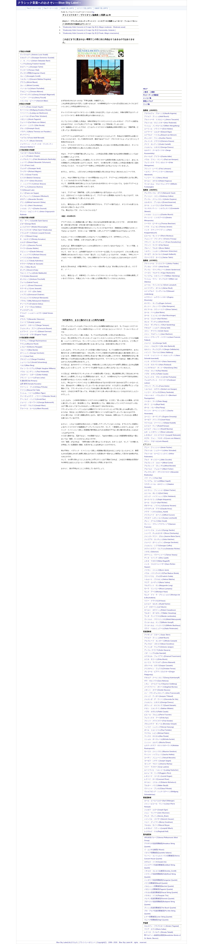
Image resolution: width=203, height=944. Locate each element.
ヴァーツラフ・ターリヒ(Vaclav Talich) (158, 257)
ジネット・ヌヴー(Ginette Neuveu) (157, 690)
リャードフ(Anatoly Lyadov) (30, 322)
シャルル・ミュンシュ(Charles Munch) (158, 214)
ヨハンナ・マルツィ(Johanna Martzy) (158, 764)
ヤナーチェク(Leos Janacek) (30, 288)
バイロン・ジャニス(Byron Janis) (156, 570)
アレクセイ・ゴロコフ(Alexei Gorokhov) (159, 644)
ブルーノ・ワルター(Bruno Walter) (157, 248)
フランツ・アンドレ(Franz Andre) (156, 386)
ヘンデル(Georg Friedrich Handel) (32, 64)
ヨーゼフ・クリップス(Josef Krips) (157, 420)
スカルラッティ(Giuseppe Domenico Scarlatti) (37, 58)
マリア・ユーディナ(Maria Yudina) (157, 582)
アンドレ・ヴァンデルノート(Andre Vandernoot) (162, 270)
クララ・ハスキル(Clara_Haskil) (156, 512)
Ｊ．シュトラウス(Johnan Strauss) (33, 184)
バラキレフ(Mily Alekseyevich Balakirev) (35, 301)
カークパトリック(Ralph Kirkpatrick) (157, 499)
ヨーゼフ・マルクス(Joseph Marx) (33, 405)
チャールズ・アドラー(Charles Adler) (158, 156)
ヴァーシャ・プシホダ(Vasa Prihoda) (33, 387)
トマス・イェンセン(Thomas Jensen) (158, 227)
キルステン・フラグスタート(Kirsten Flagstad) (161, 926)
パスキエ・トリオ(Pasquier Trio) (156, 895)
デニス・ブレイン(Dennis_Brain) (156, 816)
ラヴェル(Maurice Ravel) (29, 344)
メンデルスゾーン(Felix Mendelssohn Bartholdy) (38, 159)
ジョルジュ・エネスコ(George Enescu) (159, 702)
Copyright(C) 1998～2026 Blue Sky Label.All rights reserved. (122, 942)
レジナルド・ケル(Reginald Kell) (156, 831)
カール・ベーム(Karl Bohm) (154, 312)
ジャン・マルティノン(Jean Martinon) (158, 334)
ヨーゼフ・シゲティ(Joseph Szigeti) (157, 761)
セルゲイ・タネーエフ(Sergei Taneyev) (34, 325)
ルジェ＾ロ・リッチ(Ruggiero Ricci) (157, 773)
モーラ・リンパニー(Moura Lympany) (158, 589)
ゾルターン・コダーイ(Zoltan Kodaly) (34, 375)
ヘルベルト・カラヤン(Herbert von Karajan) (160, 389)
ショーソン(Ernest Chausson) (31, 285)
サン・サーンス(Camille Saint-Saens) (34, 221)
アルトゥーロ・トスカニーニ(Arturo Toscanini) (161, 119)
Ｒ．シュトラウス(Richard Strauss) (33, 254)
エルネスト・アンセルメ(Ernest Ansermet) (160, 202)
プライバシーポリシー (87, 942)
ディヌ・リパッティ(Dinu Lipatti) (156, 558)
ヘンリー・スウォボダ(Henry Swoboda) (159, 392)
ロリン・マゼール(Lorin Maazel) (156, 441)
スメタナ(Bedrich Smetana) (30, 178)
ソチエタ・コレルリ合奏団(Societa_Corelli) (160, 871)
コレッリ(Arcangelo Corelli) (30, 76)
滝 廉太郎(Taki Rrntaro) (28, 381)
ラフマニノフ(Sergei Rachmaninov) (33, 341)
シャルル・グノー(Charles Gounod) (33, 208)
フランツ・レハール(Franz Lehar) (32, 378)
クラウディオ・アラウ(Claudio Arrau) (158, 509)
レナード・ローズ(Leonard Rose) (156, 779)
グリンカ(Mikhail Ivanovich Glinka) (33, 202)
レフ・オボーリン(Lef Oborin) (155, 607)
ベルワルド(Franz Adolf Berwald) (32, 138)
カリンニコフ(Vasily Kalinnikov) (31, 261)
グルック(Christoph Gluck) (30, 128)
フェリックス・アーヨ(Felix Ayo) (156, 718)
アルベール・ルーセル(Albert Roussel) (34, 408)
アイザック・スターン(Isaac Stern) (157, 635)
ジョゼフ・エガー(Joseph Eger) (156, 810)
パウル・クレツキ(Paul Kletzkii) (156, 371)
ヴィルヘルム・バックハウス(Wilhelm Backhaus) (162, 625)
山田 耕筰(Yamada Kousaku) (30, 384)
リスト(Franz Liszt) (27, 165)
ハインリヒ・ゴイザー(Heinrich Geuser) (159, 819)
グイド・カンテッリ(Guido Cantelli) (157, 144)
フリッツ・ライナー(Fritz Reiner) (156, 245)
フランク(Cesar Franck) (29, 175)
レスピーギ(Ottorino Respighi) (31, 347)
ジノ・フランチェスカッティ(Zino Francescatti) (162, 693)
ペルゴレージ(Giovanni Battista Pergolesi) (35, 79)
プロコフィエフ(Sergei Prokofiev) (32, 359)
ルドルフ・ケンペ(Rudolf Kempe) (156, 426)
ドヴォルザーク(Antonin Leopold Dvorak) (35, 233)
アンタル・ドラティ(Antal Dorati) (156, 266)
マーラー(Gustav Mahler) (29, 248)
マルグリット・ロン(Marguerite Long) (158, 585)
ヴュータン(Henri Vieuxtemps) (31, 205)
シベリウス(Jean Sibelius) (29, 258)
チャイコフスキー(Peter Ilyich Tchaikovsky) (36, 230)
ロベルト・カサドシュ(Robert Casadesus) (160, 610)
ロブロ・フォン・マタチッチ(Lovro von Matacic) (162, 438)
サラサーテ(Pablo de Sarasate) (31, 264)
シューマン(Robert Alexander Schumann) (35, 162)
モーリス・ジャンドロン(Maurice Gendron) (160, 751)
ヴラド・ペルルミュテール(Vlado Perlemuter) (161, 628)
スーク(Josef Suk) (26, 356)
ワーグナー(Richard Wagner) (30, 171)
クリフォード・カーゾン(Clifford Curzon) (159, 515)
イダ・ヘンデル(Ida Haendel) (155, 653)
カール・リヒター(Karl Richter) (155, 319)
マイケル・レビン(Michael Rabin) (156, 733)
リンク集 (146, 104)
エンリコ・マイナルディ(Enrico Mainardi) (159, 662)
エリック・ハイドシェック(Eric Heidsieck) (160, 496)
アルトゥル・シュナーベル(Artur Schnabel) (160, 450)
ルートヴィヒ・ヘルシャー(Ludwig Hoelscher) (161, 770)
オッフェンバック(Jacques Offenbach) (34, 196)
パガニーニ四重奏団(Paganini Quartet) (158, 889)
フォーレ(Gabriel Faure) (29, 282)
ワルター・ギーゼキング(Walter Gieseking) (160, 613)
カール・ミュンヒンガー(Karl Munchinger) (160, 315)
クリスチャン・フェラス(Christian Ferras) (160, 668)
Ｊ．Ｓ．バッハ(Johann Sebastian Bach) (35, 61)
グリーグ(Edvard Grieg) (29, 236)
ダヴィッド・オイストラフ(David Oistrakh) (160, 705)
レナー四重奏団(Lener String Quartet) (158, 917)
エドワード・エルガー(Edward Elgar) (158, 132)
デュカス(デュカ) (26, 310)
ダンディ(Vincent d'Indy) (29, 270)
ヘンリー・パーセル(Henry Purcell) (33, 98)
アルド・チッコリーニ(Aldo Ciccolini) (158, 460)
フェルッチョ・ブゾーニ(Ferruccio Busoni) (36, 328)
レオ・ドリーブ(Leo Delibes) (30, 307)
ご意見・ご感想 (149, 92)
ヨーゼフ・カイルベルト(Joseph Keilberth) (160, 254)
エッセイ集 (147, 98)
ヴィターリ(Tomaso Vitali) (29, 70)
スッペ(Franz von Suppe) (29, 193)
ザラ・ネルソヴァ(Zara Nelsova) (156, 681)
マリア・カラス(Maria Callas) (155, 929)
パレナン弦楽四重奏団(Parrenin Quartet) (159, 898)
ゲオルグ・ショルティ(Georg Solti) (157, 328)
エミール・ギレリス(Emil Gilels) (156, 493)
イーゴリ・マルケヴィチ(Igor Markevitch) (159, 273)
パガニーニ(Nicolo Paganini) (30, 119)
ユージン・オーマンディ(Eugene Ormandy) (160, 417)
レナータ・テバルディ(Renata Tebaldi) (158, 932)
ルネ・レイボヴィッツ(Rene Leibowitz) (158, 432)
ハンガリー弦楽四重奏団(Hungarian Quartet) (160, 880)
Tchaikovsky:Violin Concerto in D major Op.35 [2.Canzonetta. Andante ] (89, 30)
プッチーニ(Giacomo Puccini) (31, 245)
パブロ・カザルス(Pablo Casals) (156, 374)
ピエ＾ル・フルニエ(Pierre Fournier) (158, 715)
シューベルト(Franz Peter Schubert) (33, 116)
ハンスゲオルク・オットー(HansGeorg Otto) (160, 368)
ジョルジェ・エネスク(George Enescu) (159, 147)
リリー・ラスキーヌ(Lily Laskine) (156, 767)
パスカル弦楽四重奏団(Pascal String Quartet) (161, 892)
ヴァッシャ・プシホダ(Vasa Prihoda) (158, 788)
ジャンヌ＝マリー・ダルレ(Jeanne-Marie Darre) (162, 536)
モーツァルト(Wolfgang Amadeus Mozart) (35, 110)
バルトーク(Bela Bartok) (29, 350)
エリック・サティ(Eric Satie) (30, 291)
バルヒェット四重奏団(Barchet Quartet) (159, 886)
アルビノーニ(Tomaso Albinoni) (31, 91)
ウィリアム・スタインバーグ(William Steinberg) (162, 276)
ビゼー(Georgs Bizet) (28, 224)
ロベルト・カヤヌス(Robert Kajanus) (158, 181)
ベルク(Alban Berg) (27, 365)
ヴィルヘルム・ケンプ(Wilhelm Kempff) (159, 622)
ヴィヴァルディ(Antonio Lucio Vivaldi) (34, 54)
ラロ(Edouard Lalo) (27, 190)
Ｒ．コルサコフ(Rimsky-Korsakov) (33, 239)
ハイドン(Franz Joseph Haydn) (31, 107)
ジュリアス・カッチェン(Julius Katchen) (159, 539)
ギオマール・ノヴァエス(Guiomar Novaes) (160, 506)
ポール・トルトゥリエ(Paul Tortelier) (158, 730)
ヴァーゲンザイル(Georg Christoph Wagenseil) (37, 94)
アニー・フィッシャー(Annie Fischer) (158, 447)
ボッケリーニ (25, 135)
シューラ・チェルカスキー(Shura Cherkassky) (161, 533)
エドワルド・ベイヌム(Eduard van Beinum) (160, 135)
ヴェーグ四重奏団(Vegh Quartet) (156, 920)
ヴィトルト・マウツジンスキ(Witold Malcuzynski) (162, 619)
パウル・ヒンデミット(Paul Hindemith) (34, 371)
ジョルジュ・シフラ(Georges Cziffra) (158, 545)
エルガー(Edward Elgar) (29, 242)
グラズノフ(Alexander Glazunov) (32, 319)
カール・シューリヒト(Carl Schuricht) (158, 205)
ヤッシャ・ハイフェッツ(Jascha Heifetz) (159, 754)
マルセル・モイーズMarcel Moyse (157, 825)
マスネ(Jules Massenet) (29, 276)
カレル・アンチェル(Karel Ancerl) (156, 322)
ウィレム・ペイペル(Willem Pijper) (33, 393)
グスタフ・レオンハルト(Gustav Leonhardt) (160, 518)
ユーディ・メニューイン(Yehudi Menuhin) (160, 758)
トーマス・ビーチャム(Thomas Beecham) (160, 223)
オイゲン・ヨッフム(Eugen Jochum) (157, 303)
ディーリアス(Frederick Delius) (31, 304)
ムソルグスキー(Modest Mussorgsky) (34, 227)
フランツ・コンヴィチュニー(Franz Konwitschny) (162, 242)
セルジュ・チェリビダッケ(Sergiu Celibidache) (161, 349)
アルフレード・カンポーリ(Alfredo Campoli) (160, 641)
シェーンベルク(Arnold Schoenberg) (33, 362)
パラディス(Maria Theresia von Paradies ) (35, 132)
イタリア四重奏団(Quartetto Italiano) (158, 853)
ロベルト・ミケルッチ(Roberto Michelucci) (160, 782)
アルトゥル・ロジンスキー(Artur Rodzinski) (160, 123)
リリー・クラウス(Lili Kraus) (154, 601)
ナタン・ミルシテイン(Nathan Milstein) (158, 708)
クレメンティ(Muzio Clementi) (31, 141)
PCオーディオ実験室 (150, 95)
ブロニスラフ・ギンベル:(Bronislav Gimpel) (160, 724)
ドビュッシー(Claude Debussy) (31, 251)
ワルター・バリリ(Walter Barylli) (156, 785)
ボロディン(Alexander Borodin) (31, 199)
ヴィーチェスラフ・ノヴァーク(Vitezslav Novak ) (38, 396)
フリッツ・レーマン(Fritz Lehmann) (157, 169)
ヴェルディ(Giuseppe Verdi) (30, 168)
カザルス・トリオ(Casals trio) (155, 862)
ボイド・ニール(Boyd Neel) (154, 404)
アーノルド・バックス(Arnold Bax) (33, 399)
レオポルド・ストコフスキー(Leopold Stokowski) (162, 435)
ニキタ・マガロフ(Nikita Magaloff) (157, 561)
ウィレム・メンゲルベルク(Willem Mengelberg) (162, 126)
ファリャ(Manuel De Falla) (30, 390)
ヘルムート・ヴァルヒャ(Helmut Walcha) (159, 579)
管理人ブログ (148, 101)
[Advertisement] (38, 30)
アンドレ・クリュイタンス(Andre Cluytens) (160, 199)
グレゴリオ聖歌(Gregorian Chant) (32, 73)
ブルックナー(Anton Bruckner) (31, 181)
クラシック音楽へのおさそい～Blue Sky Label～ (49, 2)
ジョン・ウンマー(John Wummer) (157, 813)
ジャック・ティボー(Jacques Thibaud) (158, 696)
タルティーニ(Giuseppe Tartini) (31, 67)
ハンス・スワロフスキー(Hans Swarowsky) (160, 361)
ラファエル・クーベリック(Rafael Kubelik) (160, 423)
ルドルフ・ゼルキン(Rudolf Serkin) (157, 604)
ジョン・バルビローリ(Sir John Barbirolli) (159, 346)
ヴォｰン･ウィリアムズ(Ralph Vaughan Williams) (38, 368)
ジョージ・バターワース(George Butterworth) (37, 402)
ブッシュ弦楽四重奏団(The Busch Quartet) (160, 908)
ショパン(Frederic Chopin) (30, 156)
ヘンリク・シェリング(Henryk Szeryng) (159, 727)
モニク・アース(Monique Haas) (156, 592)
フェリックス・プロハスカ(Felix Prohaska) (160, 377)
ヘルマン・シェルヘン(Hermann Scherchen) (160, 251)
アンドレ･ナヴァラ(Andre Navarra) (157, 650)
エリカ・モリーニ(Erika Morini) (155, 659)
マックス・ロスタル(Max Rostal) (156, 736)
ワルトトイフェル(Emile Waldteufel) (33, 273)
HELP (145, 89)
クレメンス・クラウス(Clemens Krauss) (159, 141)
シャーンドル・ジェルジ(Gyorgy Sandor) (159, 530)
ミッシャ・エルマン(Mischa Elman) (157, 742)
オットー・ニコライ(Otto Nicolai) (32, 125)
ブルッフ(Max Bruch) (28, 267)
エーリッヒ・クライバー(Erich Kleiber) (158, 129)
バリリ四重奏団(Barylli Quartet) (156, 883)
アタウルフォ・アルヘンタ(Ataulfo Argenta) (160, 113)
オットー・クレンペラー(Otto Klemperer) (159, 306)
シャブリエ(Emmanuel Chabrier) (32, 294)
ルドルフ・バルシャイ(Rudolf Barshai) (158, 429)
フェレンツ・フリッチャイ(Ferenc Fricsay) (160, 239)
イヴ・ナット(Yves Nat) (153, 478)
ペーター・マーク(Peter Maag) (155, 401)
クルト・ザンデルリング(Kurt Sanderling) (159, 325)
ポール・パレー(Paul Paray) (154, 407)
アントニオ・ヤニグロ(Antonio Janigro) (159, 647)
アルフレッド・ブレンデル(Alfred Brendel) (160, 466)
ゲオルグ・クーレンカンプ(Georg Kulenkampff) (162, 678)
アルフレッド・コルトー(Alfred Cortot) (158, 463)
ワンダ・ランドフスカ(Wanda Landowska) (160, 616)
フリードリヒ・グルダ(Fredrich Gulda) (158, 576)
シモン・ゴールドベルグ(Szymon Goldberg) (160, 684)
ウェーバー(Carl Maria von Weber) (33, 122)
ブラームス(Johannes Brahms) (31, 187)
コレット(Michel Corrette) (29, 85)
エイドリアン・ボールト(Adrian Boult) (158, 288)
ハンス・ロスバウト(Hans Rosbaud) (157, 365)
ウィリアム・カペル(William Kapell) (157, 481)
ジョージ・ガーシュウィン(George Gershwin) (161, 542)
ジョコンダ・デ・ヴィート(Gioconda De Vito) (161, 699)
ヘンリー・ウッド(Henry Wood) (156, 178)
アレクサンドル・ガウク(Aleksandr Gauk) (159, 193)
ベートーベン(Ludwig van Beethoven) (34, 113)
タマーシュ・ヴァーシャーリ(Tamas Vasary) (160, 555)
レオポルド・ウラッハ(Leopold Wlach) (158, 828)
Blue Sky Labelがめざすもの (66, 942)
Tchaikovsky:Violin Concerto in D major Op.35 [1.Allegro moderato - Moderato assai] (94, 27)
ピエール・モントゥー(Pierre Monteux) (158, 236)
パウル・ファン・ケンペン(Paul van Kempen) (161, 159)
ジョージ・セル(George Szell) (155, 343)
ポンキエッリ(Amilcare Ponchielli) (32, 279)
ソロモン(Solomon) (151, 552)
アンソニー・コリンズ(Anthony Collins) (158, 196)
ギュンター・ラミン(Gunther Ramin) (158, 138)
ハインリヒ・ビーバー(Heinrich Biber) (34, 101)
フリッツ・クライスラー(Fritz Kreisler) (158, 721)
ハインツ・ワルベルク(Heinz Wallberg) (158, 352)
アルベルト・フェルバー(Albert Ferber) (158, 469)
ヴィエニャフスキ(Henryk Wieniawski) (34, 298)
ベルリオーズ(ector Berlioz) (30, 153)
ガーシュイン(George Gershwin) (32, 353)
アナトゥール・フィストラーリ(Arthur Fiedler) (161, 263)
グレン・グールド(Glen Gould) (155, 521)
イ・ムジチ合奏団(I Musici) (154, 850)
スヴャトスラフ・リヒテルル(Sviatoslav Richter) (162, 549)
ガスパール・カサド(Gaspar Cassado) (158, 665)
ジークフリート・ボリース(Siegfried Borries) (161, 687)
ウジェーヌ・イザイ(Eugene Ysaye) (33, 334)
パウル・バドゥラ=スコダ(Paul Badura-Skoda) (161, 573)
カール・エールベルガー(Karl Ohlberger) (159, 801)
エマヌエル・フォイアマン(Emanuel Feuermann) (162, 656)
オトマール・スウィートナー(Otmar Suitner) (160, 309)
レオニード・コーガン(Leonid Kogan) (158, 776)
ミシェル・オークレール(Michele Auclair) (159, 739)
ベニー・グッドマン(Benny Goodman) (158, 822)
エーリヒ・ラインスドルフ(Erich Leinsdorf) (160, 285)
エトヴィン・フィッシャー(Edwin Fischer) (160, 490)
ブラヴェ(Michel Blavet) (29, 82)
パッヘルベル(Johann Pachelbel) (32, 88)
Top (93, 12)
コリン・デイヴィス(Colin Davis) (156, 331)
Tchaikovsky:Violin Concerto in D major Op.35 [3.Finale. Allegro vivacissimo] (91, 33)
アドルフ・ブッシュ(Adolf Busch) (156, 116)
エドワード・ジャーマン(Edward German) (35, 331)
